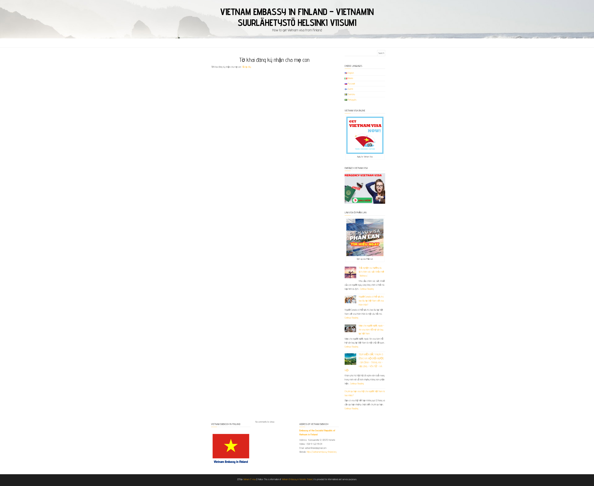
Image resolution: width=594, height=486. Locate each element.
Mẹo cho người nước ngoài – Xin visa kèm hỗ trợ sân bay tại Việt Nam (371, 329)
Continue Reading (367, 288)
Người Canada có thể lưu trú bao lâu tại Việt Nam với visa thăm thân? (371, 300)
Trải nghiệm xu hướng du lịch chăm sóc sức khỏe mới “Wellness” (371, 271)
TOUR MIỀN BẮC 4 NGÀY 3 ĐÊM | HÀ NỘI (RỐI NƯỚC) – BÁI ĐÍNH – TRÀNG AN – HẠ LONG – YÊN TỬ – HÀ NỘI (364, 362)
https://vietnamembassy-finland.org (321, 451)
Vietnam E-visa (249, 479)
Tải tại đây (246, 66)
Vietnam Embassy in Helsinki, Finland (297, 479)
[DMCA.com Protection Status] (363, 432)
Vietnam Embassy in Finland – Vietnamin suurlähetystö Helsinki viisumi (297, 17)
